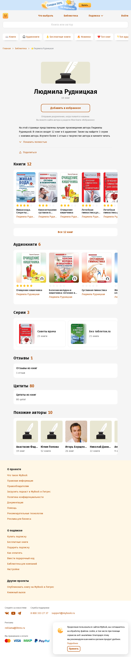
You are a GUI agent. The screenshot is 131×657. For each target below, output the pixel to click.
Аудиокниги (32, 36)
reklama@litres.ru (15, 628)
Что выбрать (45, 15)
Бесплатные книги (60, 36)
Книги (12, 36)
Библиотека (71, 15)
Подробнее (72, 643)
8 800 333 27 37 (39, 613)
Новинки (86, 36)
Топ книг (106, 36)
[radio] (17, 205)
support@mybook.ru (63, 613)
